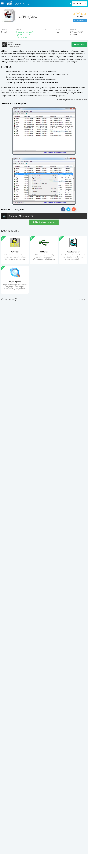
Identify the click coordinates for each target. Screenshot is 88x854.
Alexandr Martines (14, 44)
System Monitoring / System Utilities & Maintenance (24, 34)
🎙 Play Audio (79, 44)
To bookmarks (81, 20)
